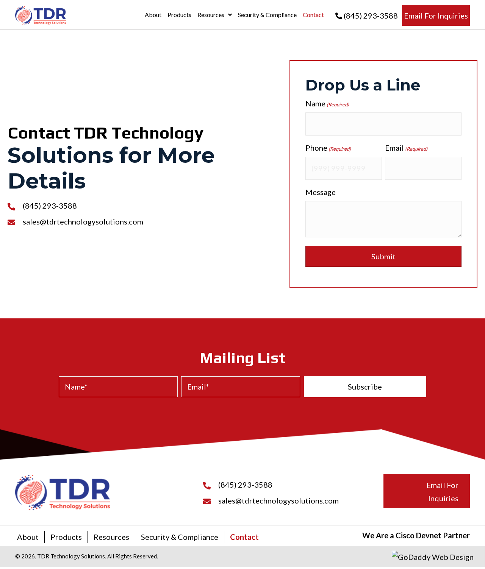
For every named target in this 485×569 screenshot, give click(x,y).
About (28, 536)
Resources (111, 536)
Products (66, 536)
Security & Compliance (179, 536)
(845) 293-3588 (50, 205)
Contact (244, 536)
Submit (383, 256)
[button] (366, 15)
